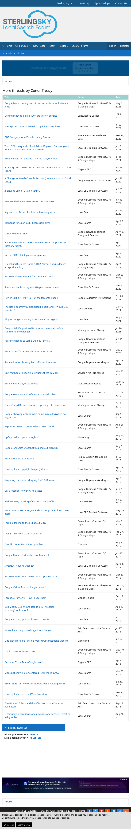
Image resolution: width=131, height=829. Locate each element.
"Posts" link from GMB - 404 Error (23, 533)
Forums (23, 45)
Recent (51, 45)
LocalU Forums (80, 45)
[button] (30, 46)
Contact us (21, 810)
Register (21, 53)
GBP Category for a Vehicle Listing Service (27, 137)
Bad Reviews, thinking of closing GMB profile (29, 501)
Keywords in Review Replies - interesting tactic (29, 212)
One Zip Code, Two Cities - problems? (25, 544)
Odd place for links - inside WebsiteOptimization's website (36, 640)
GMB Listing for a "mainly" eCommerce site (28, 351)
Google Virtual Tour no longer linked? (25, 587)
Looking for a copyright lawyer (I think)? (26, 469)
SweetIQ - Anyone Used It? (19, 565)
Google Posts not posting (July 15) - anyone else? (31, 158)
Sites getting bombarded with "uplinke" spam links (32, 126)
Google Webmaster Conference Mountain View (30, 394)
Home (8, 45)
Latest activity (8, 53)
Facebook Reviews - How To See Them (25, 597)
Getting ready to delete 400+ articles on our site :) (31, 115)
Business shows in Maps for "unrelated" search (30, 276)
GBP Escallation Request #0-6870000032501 (29, 201)
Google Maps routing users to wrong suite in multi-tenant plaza (36, 105)
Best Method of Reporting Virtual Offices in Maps (31, 372)
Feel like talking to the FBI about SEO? (25, 522)
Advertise (32, 810)
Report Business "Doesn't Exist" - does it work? (30, 426)
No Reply (63, 45)
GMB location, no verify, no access (23, 490)
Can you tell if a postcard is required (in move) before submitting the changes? (33, 330)
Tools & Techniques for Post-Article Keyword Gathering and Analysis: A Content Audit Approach (36, 147)
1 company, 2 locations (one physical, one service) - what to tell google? (37, 715)
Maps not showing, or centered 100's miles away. (31, 672)
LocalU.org (83, 3)
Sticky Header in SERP (16, 233)
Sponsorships (102, 3)
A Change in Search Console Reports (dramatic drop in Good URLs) (37, 169)
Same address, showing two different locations (30, 362)
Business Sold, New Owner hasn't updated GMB (30, 576)
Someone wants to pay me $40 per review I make (31, 287)
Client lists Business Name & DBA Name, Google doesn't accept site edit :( (35, 265)
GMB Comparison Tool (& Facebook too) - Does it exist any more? (36, 512)
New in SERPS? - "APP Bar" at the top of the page (31, 297)
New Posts (39, 45)
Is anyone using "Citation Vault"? (22, 190)
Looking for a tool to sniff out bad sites (25, 694)
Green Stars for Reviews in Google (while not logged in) (35, 683)
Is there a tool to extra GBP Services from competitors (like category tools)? (36, 244)
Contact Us (121, 3)
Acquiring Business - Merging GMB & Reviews (29, 480)
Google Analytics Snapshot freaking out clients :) (31, 447)
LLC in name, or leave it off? (19, 651)
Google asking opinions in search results (26, 619)
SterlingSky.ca (64, 3)
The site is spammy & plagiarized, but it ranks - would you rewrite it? (36, 308)
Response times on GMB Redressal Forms (27, 222)
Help (74, 810)
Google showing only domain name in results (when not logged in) (35, 415)
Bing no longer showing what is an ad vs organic (31, 319)
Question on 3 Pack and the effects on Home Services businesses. (33, 705)
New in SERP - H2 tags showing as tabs (25, 255)
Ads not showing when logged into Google (28, 630)
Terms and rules (47, 810)
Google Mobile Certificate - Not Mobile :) (26, 555)
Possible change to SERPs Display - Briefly (27, 340)
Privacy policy (63, 810)
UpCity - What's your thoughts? (21, 437)
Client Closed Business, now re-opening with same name (35, 405)
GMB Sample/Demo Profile (19, 458)
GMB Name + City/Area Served (21, 383)
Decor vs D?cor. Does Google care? (23, 662)
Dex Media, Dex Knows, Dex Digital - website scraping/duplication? (29, 608)
